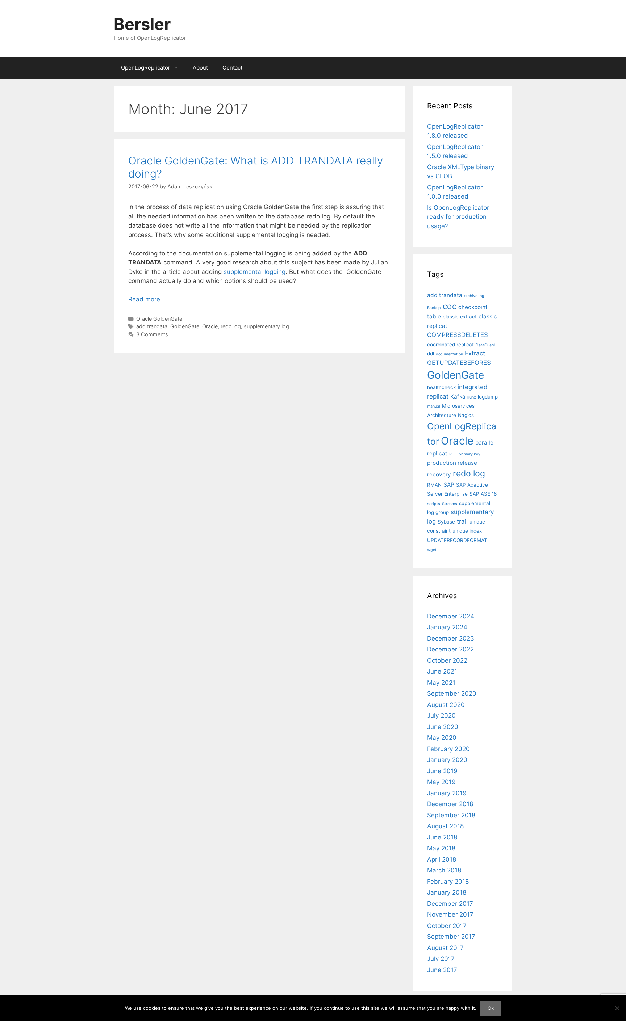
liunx (471, 397)
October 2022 (447, 660)
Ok (491, 1008)
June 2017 (442, 970)
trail (462, 521)
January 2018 (446, 892)
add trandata (151, 326)
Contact (232, 67)
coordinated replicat (450, 344)
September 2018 (451, 815)
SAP (448, 484)
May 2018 (441, 848)
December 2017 (450, 903)
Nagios (466, 415)
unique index (467, 531)
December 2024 (450, 616)
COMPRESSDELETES (457, 334)
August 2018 (445, 826)
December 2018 (450, 804)
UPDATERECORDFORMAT (457, 540)
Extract (475, 353)
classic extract (460, 317)
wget (432, 549)
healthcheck (441, 387)
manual (433, 406)
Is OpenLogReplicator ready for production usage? (458, 217)
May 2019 (441, 781)
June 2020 (442, 726)
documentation (449, 354)
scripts (433, 503)
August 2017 (445, 947)
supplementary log (266, 326)
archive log (474, 295)
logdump (488, 397)
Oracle (210, 326)
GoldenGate (184, 326)
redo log (231, 326)
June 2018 (442, 837)
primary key (469, 454)
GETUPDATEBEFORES (459, 362)
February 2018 (448, 881)
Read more (144, 299)
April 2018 (441, 859)
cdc (449, 306)
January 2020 (447, 759)
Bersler (142, 24)
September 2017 (451, 936)
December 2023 (450, 638)
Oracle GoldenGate (159, 319)
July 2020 (441, 715)
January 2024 (447, 627)
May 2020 (441, 737)
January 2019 (447, 793)
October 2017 (447, 925)
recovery (439, 474)
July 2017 (441, 958)
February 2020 (448, 749)
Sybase (446, 522)
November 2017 (450, 914)
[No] (617, 1008)
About (200, 67)
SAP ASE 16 (483, 494)
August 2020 (446, 704)
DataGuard (486, 345)
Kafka (458, 396)
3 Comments (152, 334)
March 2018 (444, 870)
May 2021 (441, 682)
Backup (434, 307)
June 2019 (442, 771)
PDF (453, 454)
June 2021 (442, 671)
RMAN (434, 485)
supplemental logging (254, 271)
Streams (449, 503)
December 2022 (450, 649)
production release (452, 462)
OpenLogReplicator (145, 67)
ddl (430, 354)
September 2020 (451, 693)
